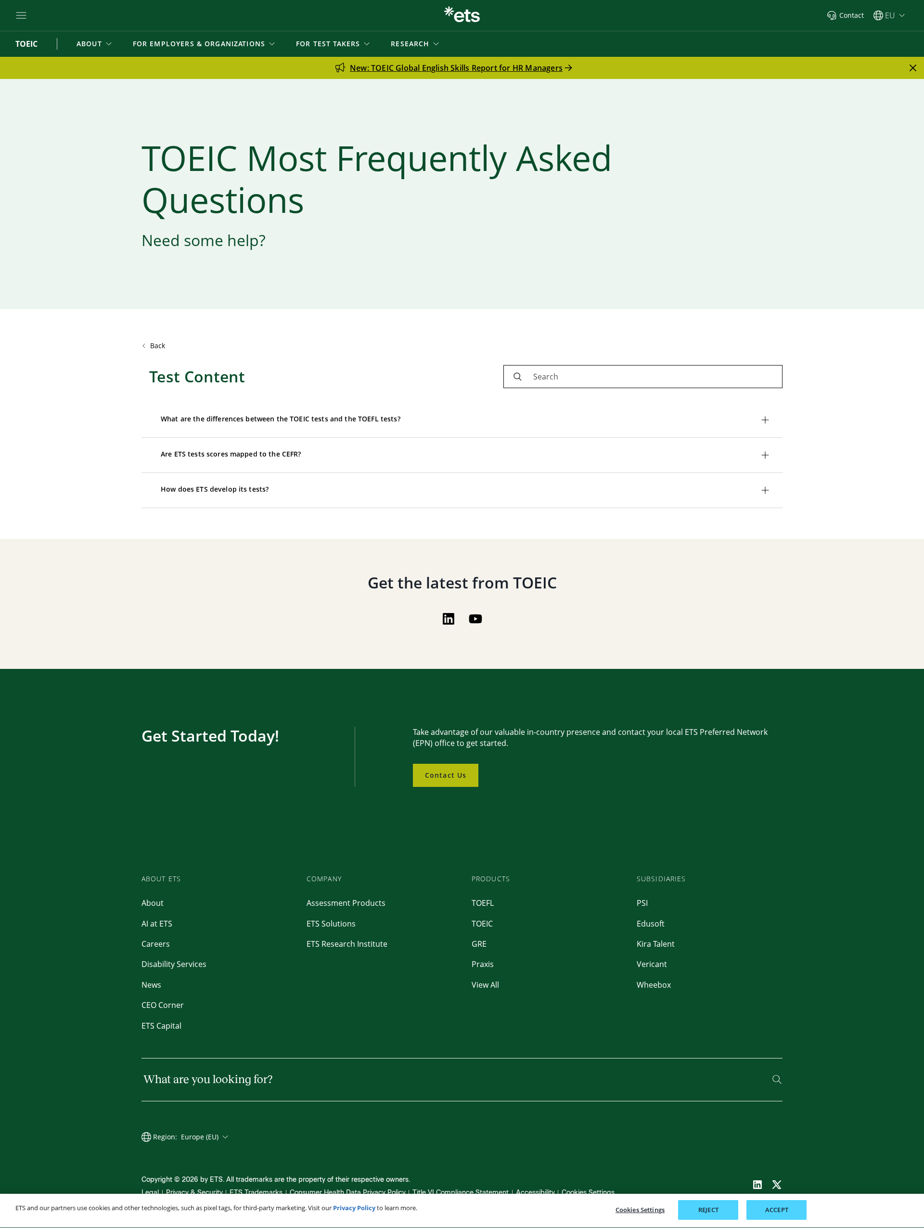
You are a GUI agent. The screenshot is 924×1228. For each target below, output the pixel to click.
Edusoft (651, 923)
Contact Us (445, 775)
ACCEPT (776, 1209)
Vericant (652, 964)
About (152, 903)
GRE (479, 944)
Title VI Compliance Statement (460, 1193)
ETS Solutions (331, 923)
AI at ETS (156, 923)
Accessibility (535, 1193)
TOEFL (483, 903)
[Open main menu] (21, 15)
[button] (95, 44)
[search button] (517, 376)
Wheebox (654, 985)
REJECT (708, 1209)
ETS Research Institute (347, 944)
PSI (642, 903)
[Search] (777, 1079)
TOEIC (482, 923)
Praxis (483, 964)
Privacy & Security (194, 1193)
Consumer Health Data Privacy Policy (348, 1193)
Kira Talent (656, 944)
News (151, 985)
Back (158, 345)
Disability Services (173, 964)
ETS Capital (161, 1025)
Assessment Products (346, 903)
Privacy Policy (354, 1207)
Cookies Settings (588, 1193)
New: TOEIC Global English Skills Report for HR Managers (456, 68)
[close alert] (913, 68)
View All (485, 985)
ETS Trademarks (256, 1193)
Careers (155, 944)
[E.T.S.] (462, 15)
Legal (150, 1193)
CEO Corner (162, 1005)
